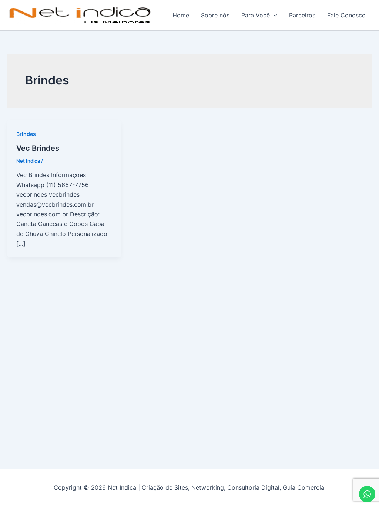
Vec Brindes (37, 148)
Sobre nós (215, 15)
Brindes (26, 134)
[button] (273, 15)
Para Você (255, 15)
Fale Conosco (346, 15)
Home (180, 15)
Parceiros (302, 15)
